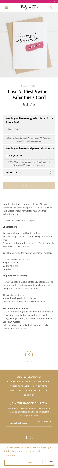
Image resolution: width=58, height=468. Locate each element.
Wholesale (16, 390)
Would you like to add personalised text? (30, 148)
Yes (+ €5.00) (15, 155)
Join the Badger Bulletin (29, 403)
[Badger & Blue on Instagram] (31, 437)
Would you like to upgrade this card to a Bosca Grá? (29, 120)
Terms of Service (19, 386)
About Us (29, 395)
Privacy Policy (42, 381)
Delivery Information (29, 377)
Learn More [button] (11, 455)
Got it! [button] (29, 463)
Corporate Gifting (37, 390)
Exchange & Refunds (18, 381)
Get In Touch (40, 386)
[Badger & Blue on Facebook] (26, 437)
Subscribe (43, 421)
